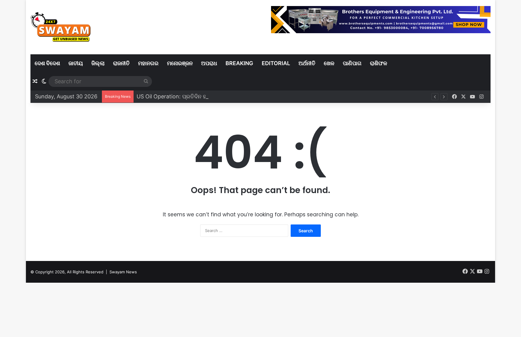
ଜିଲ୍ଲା (98, 63)
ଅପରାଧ (209, 63)
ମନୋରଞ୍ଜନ (180, 63)
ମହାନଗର (148, 63)
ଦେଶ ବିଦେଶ (47, 63)
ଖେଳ (329, 63)
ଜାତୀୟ (75, 63)
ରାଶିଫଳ (378, 63)
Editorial (276, 63)
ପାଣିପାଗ (352, 63)
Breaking (239, 63)
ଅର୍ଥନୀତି (306, 63)
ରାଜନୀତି (121, 63)
